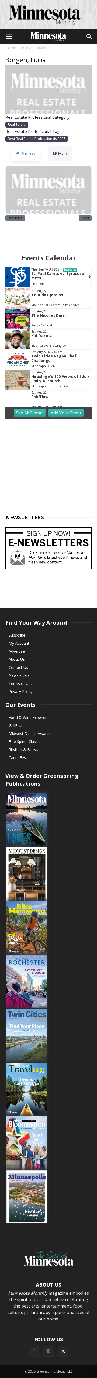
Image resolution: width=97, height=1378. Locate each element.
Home (10, 47)
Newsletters (19, 675)
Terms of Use (21, 683)
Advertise (17, 651)
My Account (19, 643)
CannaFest (18, 757)
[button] (8, 36)
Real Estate (17, 124)
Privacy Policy (20, 691)
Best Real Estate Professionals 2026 (36, 138)
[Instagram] (48, 1351)
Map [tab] (62, 153)
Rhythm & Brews (23, 749)
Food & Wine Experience (30, 717)
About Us (17, 659)
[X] (63, 1351)
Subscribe (17, 635)
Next (85, 218)
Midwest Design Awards (30, 733)
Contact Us (18, 667)
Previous (15, 218)
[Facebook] (34, 1351)
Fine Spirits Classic (24, 741)
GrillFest (16, 725)
